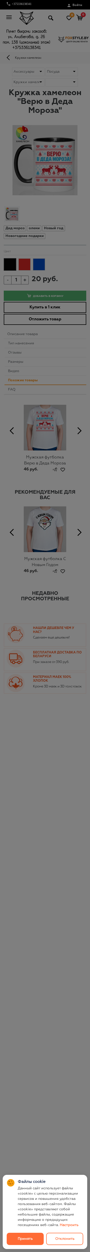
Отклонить (64, 1239)
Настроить (69, 1225)
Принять (25, 1239)
